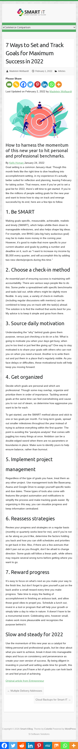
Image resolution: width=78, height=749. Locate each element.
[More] (59, 84)
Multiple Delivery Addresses (24, 690)
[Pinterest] (37, 84)
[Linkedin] (44, 84)
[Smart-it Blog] (31, 13)
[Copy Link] (16, 84)
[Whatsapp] (51, 84)
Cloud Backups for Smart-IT (53, 699)
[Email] (9, 84)
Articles (61, 71)
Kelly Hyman (16, 162)
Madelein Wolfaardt (19, 71)
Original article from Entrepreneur (25, 680)
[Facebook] (23, 84)
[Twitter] (30, 84)
